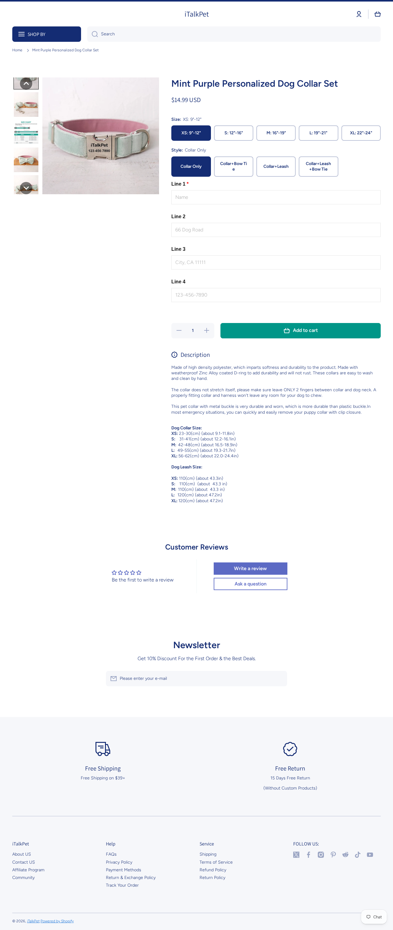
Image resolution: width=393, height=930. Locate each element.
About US (21, 854)
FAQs (111, 854)
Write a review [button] (250, 568)
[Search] (92, 34)
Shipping (208, 854)
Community (23, 877)
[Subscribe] (279, 678)
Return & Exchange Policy (131, 877)
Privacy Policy (119, 862)
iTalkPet (33, 921)
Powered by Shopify (57, 921)
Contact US (23, 862)
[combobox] (234, 34)
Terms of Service (216, 862)
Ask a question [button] (251, 584)
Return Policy (212, 877)
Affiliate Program (28, 870)
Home (17, 50)
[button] (378, 14)
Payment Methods (123, 870)
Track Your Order (122, 885)
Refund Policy (213, 870)
